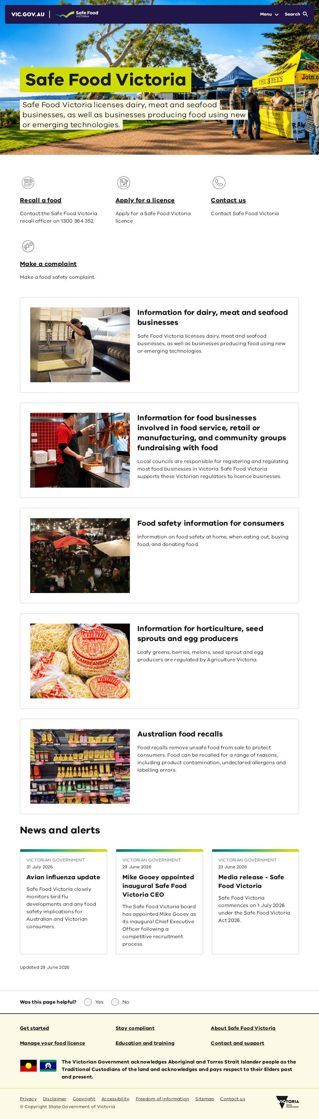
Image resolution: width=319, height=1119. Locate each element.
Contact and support (237, 1043)
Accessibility (116, 1099)
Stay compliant (135, 1028)
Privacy (28, 1099)
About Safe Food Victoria (243, 1028)
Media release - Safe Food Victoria (251, 881)
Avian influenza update (63, 877)
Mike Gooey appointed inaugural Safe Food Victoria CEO (158, 886)
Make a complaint (48, 264)
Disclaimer (55, 1099)
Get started (34, 1028)
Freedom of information (162, 1099)
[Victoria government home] (287, 1102)
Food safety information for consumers (210, 523)
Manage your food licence (52, 1043)
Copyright (84, 1099)
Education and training (145, 1043)
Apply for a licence (145, 200)
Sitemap (204, 1099)
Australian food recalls (180, 734)
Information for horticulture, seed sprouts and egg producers (200, 634)
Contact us (228, 200)
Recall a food (41, 200)
